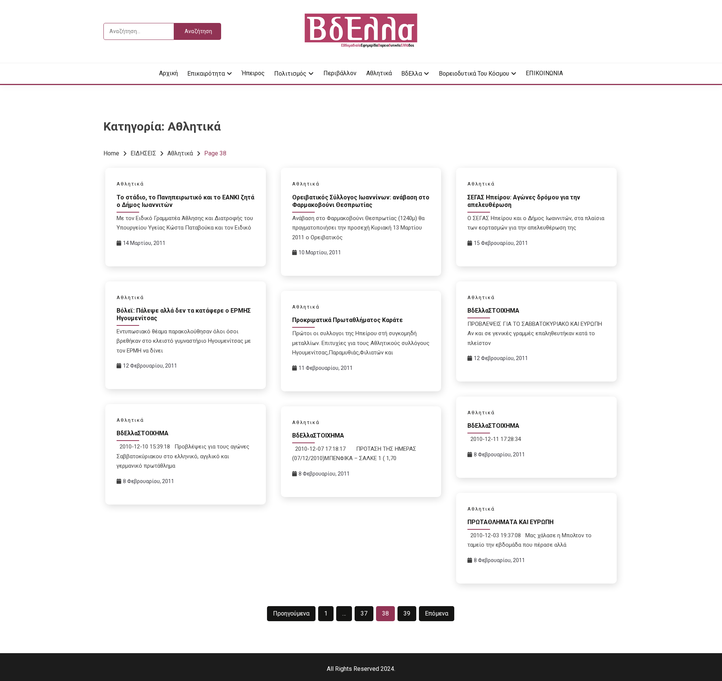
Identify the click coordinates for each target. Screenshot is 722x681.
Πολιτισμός (290, 73)
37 (364, 613)
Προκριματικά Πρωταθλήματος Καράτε (347, 320)
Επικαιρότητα (206, 73)
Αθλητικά (379, 73)
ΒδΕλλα (411, 73)
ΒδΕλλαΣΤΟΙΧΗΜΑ (493, 310)
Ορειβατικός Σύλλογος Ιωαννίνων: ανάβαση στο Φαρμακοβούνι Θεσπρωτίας (360, 201)
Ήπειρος (253, 73)
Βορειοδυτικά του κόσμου (474, 73)
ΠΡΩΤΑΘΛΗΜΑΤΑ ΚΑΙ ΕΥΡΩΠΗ (510, 522)
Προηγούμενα (291, 613)
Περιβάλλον (339, 73)
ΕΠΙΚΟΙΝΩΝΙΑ (544, 73)
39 (406, 613)
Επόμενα (436, 613)
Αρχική (168, 73)
